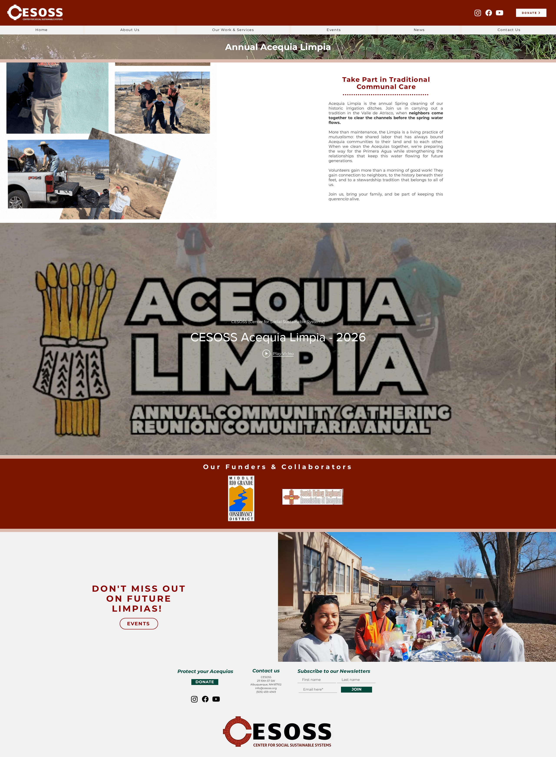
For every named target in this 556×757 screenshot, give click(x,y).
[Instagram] (477, 12)
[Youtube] (499, 12)
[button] (130, 30)
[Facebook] (488, 12)
